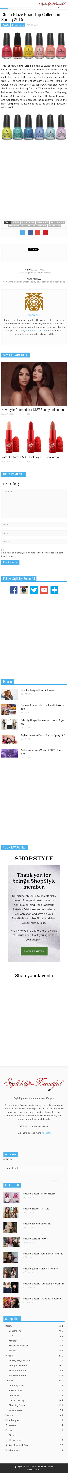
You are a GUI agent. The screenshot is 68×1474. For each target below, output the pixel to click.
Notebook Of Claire (35, 330)
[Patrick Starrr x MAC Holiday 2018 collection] (34, 436)
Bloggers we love (36, 1365)
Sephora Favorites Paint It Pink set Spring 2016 (43, 735)
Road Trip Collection (36, 226)
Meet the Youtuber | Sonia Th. (37, 1223)
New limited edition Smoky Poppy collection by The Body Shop (34, 281)
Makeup (36, 1340)
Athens (36, 1435)
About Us (46, 1132)
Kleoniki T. (34, 315)
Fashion (34, 1380)
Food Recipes (34, 1420)
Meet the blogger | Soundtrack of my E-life (43, 1253)
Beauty (6, 25)
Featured (34, 1415)
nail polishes (57, 222)
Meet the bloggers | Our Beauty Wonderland (43, 1283)
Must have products (36, 1345)
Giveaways (34, 1425)
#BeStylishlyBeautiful (36, 1360)
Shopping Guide (36, 1405)
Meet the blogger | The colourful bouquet (42, 1298)
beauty (16, 222)
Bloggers (34, 1355)
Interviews (36, 1395)
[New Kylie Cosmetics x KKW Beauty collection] (34, 383)
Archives (7, 1158)
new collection (16, 226)
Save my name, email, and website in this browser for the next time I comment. (32, 554)
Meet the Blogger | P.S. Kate (36, 1208)
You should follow (36, 1375)
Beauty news (18, 25)
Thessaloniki (36, 1440)
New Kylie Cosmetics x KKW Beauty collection (32, 410)
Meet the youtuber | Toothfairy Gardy (40, 1268)
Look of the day (36, 1400)
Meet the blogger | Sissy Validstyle (39, 1193)
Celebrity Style (36, 1385)
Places (34, 1430)
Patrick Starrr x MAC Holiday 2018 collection (31, 457)
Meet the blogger (36, 1370)
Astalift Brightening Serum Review (34, 272)
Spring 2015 (54, 226)
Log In (55, 1180)
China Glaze (42, 222)
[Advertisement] (34, 179)
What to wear (36, 1410)
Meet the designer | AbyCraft (36, 1238)
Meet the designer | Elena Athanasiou (38, 690)
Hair (36, 1335)
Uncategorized (34, 1450)
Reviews (36, 1350)
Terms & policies (34, 1469)
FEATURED (12, 1185)
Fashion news (36, 1390)
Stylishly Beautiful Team (34, 1445)
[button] (12, 4)
